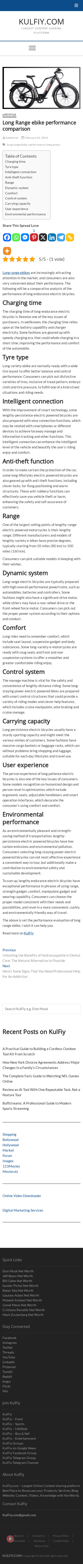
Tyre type (11, 167)
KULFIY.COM (41, 22)
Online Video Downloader (22, 1196)
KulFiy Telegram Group (19, 1458)
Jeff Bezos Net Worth (18, 1276)
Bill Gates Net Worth (17, 1281)
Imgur (7, 1381)
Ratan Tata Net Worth (18, 1290)
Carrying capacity (17, 203)
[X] (43, 235)
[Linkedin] (52, 235)
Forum (7, 1155)
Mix (5, 1391)
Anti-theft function (18, 177)
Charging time (15, 161)
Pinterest (9, 1367)
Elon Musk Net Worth (18, 1271)
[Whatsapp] (16, 235)
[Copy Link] (70, 235)
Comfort (11, 193)
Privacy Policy (61, 1535)
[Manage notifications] (10, 1539)
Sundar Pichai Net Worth (21, 1286)
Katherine (11, 137)
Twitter (8, 1347)
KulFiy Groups (13, 1443)
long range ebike (17, 144)
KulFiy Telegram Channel (21, 1463)
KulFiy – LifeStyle (15, 1429)
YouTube (9, 1357)
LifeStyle (9, 114)
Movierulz (10, 1171)
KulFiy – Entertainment (19, 1438)
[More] (7, 248)
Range (9, 182)
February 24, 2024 (36, 137)
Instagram (10, 1343)
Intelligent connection (20, 172)
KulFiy (29, 933)
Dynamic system (17, 188)
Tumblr (8, 1372)
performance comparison (44, 144)
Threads (8, 1352)
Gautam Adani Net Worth (21, 1295)
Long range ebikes (16, 272)
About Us (19, 1535)
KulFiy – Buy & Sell (16, 1433)
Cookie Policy (61, 1540)
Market (8, 1150)
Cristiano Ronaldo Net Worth (24, 1310)
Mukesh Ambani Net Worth (22, 1300)
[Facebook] (7, 235)
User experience (16, 209)
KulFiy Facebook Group (19, 1453)
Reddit (7, 1376)
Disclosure (39, 1540)
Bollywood (10, 1140)
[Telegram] (61, 235)
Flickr (7, 1386)
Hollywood (11, 1145)
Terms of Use (41, 1545)
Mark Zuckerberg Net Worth (23, 1315)
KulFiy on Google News (19, 1448)
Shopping (9, 1134)
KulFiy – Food (13, 1419)
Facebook (9, 1338)
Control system (16, 198)
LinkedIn (9, 1362)
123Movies (11, 1166)
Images (8, 1161)
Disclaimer (19, 1540)
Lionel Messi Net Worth (19, 1305)
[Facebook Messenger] (25, 235)
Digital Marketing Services (23, 1210)
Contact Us (38, 1535)
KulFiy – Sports (13, 1424)
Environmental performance (25, 214)
